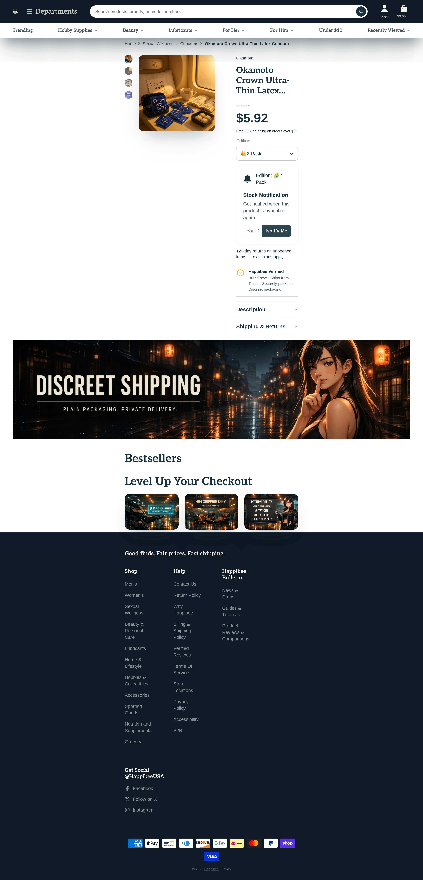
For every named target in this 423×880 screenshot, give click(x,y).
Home (130, 43)
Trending (23, 30)
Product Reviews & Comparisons (235, 632)
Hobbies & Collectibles (136, 680)
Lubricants (180, 30)
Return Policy (187, 595)
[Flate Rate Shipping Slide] (152, 512)
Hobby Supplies (75, 30)
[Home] (15, 11)
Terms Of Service (182, 669)
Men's (131, 584)
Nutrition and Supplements (138, 727)
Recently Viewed (386, 30)
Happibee (211, 869)
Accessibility (186, 719)
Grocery (133, 741)
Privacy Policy (181, 705)
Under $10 (330, 30)
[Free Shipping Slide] (211, 512)
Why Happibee (183, 609)
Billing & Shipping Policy (182, 631)
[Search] (361, 11)
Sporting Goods (133, 709)
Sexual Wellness (158, 43)
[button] (267, 105)
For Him (279, 30)
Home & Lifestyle (133, 663)
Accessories (137, 695)
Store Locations (183, 687)
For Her (231, 30)
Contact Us (184, 584)
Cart (403, 11)
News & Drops (230, 593)
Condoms (189, 43)
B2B (177, 730)
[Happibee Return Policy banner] (271, 512)
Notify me (276, 230)
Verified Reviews (182, 651)
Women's (134, 595)
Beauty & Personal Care (134, 631)
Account (384, 11)
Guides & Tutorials (231, 611)
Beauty (130, 30)
